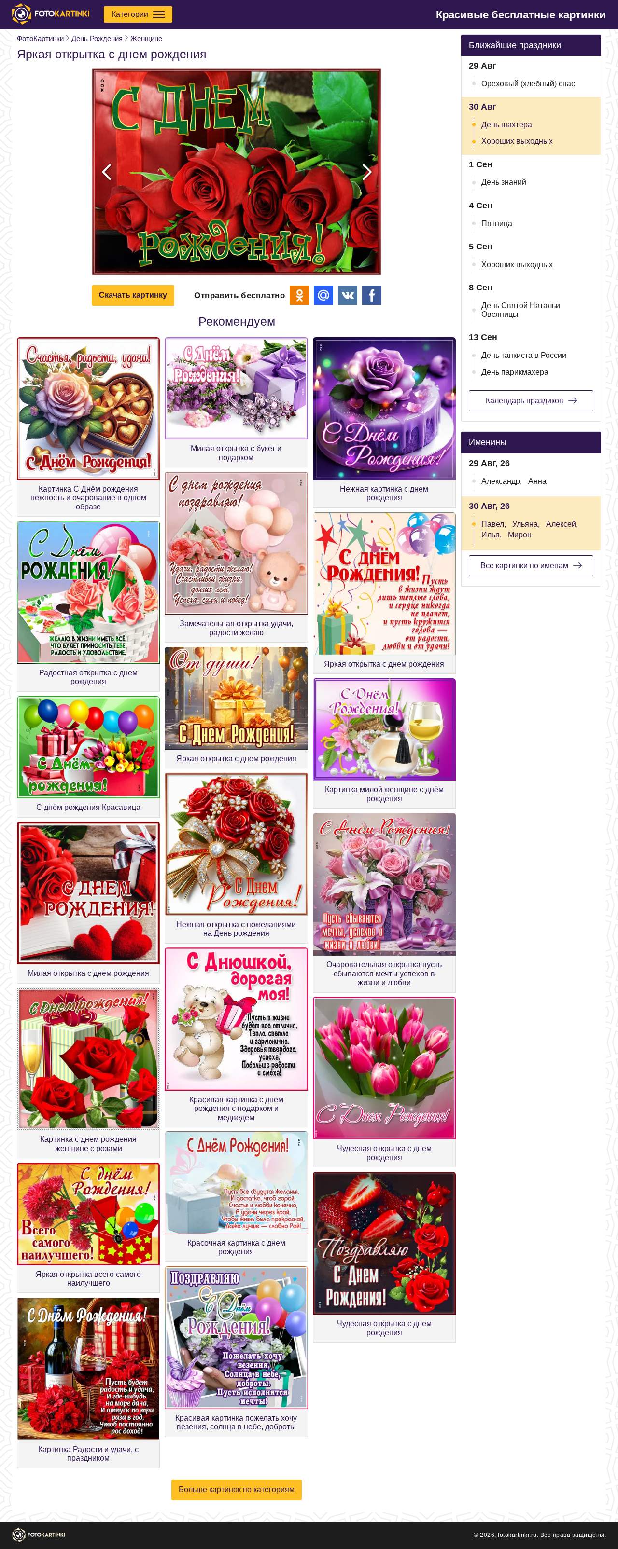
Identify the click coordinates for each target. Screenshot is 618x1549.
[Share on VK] (347, 295)
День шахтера (506, 125)
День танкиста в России (523, 355)
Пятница (496, 223)
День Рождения (97, 38)
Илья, (491, 535)
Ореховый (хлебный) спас (528, 84)
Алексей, (562, 524)
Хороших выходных (517, 141)
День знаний (503, 182)
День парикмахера (514, 372)
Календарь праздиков (524, 401)
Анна (537, 481)
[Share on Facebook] (371, 295)
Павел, (493, 524)
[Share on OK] (299, 295)
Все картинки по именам (524, 566)
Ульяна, (526, 524)
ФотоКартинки (40, 38)
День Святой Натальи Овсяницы (520, 310)
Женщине (146, 38)
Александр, (501, 481)
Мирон (520, 535)
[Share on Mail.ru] (323, 295)
